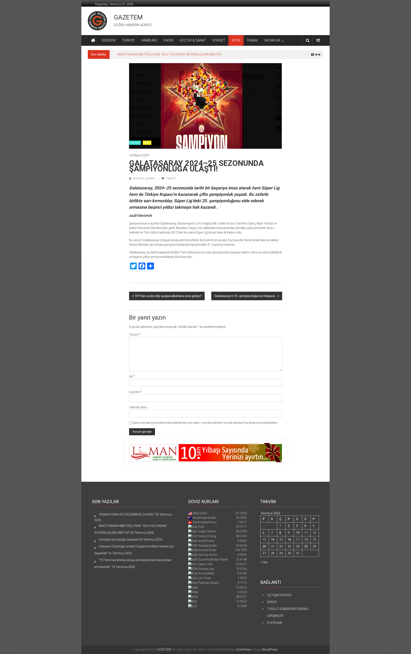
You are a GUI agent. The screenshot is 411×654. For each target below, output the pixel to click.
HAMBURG (149, 40)
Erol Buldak (274, 622)
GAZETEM (128, 17)
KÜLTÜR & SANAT (193, 40)
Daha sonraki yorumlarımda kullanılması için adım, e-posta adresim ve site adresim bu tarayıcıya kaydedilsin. (205, 422)
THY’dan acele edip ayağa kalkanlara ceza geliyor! (167, 296)
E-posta (135, 392)
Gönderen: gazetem (144, 178)
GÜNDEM (108, 40)
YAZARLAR (272, 40)
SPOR (236, 40)
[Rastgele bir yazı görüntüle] (318, 40)
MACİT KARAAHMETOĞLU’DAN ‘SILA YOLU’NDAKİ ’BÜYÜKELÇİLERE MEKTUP (170, 54)
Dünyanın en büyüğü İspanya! (118, 539)
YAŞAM (252, 40)
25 (306, 546)
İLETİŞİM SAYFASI (279, 595)
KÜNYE (272, 602)
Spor (147, 142)
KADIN (168, 40)
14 (272, 539)
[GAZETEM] (93, 40)
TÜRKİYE (128, 40)
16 (289, 539)
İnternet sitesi (138, 407)
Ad (132, 376)
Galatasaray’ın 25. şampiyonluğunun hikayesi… (245, 296)
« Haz (264, 562)
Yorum (135, 334)
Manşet (135, 142)
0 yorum (170, 178)
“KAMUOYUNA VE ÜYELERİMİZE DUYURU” (127, 514)
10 (297, 532)
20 (264, 546)
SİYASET (218, 40)
